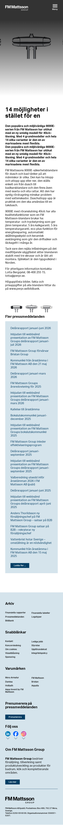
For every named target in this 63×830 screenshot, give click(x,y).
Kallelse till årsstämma (25, 409)
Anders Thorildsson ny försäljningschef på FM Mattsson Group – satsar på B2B (31, 517)
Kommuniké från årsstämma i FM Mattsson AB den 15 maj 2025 (29, 552)
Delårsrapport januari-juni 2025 (30, 490)
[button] (19, 565)
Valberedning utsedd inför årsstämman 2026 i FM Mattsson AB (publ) (27, 481)
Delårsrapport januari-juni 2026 (30, 328)
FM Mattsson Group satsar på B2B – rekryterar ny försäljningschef (29, 530)
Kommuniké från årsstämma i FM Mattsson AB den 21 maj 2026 (29, 364)
